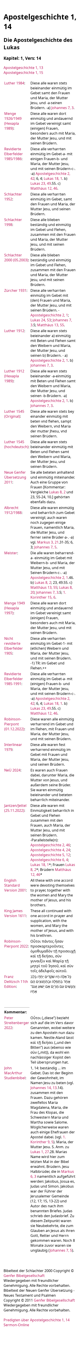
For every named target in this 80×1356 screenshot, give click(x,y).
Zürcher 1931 (15, 290)
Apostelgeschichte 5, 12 (50, 854)
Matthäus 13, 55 (50, 324)
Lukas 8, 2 (57, 492)
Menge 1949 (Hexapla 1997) (14, 608)
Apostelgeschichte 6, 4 (49, 859)
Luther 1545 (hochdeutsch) (16, 444)
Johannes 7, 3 (62, 107)
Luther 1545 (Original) (14, 414)
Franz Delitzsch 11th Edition (16, 981)
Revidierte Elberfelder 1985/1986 (13, 153)
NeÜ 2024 (12, 770)
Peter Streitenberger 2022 (16, 1022)
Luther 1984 (14, 83)
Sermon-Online (16, 1324)
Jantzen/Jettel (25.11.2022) (15, 808)
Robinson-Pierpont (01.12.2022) (14, 724)
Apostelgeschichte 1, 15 (23, 72)
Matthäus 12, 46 (43, 188)
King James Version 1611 (15, 913)
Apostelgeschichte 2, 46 (50, 844)
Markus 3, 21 (48, 542)
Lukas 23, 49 (40, 183)
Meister (10, 552)
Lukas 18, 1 (53, 178)
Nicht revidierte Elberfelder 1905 (13, 646)
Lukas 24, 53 (40, 320)
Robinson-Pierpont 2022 (16, 944)
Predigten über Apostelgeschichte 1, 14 (37, 1319)
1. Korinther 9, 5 (48, 1139)
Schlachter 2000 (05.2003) (16, 257)
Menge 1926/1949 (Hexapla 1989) (13, 121)
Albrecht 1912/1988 (13, 510)
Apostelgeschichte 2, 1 (49, 315)
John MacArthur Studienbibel (14, 1073)
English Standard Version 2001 (15, 885)
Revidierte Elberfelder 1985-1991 (13, 678)
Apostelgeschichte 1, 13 (23, 67)
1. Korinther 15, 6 (48, 595)
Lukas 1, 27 (39, 1151)
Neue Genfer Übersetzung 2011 (15, 477)
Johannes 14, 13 (43, 1087)
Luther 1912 (14, 330)
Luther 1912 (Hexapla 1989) (14, 376)
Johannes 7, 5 (45, 547)
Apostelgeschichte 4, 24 (50, 849)
